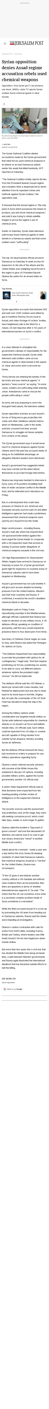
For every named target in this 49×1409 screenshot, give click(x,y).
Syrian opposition (8, 982)
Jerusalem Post (7, 54)
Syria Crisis (18, 54)
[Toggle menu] (5, 43)
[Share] (4, 104)
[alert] (20, 1373)
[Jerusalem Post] (26, 43)
